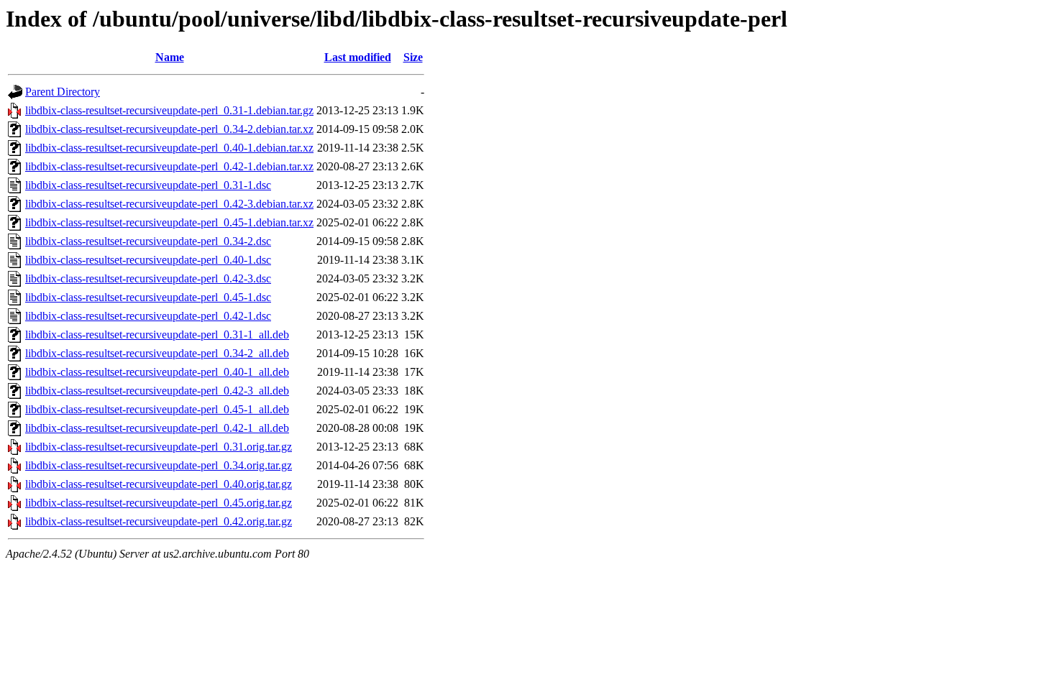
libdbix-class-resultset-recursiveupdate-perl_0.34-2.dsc (148, 241)
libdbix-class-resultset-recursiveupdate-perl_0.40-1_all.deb (157, 372)
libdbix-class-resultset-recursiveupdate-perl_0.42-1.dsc (148, 316)
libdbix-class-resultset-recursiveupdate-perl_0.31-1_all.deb (157, 334)
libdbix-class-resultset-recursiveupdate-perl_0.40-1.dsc (148, 260)
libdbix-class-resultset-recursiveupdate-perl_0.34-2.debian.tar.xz (169, 129)
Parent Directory (62, 92)
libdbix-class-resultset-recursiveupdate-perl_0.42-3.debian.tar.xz (169, 204)
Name (169, 57)
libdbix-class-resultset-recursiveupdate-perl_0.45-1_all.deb (157, 409)
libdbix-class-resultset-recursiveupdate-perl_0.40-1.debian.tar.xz (169, 148)
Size (413, 57)
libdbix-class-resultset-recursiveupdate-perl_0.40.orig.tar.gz (158, 484)
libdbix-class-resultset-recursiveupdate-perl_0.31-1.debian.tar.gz (169, 110)
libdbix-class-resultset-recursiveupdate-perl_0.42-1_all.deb (157, 428)
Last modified (357, 57)
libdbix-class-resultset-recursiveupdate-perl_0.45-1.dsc (148, 297)
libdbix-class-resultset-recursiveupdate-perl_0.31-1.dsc (148, 185)
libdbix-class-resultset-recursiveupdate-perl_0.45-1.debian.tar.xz (169, 222)
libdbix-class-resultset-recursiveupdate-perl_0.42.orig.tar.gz (158, 521)
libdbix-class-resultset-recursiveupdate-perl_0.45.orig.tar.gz (158, 503)
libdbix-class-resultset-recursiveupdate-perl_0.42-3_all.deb (157, 390)
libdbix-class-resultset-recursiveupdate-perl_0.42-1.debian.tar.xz (169, 166)
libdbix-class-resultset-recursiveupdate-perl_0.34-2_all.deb (157, 353)
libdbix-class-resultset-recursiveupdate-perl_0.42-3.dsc (148, 278)
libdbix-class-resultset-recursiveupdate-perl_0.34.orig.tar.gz (158, 465)
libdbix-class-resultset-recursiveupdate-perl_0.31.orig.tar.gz (158, 447)
